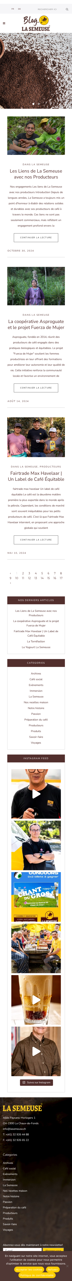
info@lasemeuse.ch (14, 1129)
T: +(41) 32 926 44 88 (16, 1134)
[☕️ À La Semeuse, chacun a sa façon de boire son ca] (36, 1051)
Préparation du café (36, 719)
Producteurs (50, 466)
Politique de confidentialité (37, 1275)
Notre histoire (36, 708)
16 (54, 578)
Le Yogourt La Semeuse (36, 647)
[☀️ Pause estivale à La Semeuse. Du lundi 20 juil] (36, 948)
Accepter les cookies (29, 1269)
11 (23, 578)
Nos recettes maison (36, 702)
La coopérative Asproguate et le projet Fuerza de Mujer (36, 324)
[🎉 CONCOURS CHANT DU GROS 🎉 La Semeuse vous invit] (36, 897)
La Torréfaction (36, 641)
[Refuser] (67, 1266)
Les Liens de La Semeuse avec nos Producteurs (36, 174)
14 (42, 578)
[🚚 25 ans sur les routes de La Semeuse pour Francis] (36, 845)
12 (29, 578)
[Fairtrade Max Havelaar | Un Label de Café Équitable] (36, 437)
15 (48, 578)
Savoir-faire (36, 737)
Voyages (36, 743)
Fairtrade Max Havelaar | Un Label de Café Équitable (36, 476)
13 (35, 578)
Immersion (36, 691)
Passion (36, 714)
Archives (36, 673)
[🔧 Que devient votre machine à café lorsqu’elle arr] (36, 794)
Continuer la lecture (36, 237)
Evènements (36, 685)
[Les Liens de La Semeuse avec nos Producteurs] (36, 135)
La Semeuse (41, 164)
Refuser (53, 1269)
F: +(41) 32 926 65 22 (16, 1140)
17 (61, 578)
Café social (36, 679)
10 (16, 578)
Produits (36, 731)
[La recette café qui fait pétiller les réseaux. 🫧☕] (36, 1000)
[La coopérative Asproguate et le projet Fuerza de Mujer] (36, 286)
